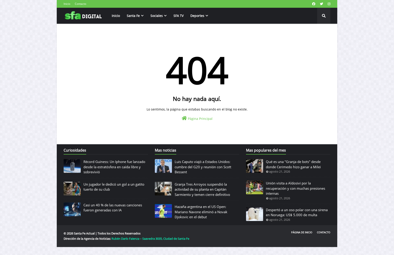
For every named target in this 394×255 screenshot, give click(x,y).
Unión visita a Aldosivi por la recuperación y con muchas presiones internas (295, 188)
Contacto (80, 4)
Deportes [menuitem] (197, 15)
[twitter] (321, 4)
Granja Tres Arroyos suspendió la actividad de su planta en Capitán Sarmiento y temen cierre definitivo (202, 189)
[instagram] (328, 4)
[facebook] (313, 4)
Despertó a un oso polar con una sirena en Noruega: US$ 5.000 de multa (297, 212)
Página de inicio (301, 232)
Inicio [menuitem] (116, 15)
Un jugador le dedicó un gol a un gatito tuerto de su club (113, 187)
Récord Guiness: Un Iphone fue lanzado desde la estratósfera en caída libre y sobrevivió (114, 166)
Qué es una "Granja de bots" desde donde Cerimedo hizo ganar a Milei (293, 164)
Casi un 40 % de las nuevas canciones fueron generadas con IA (112, 208)
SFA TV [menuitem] (179, 15)
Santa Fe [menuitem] (133, 15)
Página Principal (200, 118)
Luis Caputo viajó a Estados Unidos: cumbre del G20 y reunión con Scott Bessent (203, 166)
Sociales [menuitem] (156, 15)
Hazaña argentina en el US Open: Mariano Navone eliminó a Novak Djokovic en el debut (201, 211)
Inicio (67, 4)
